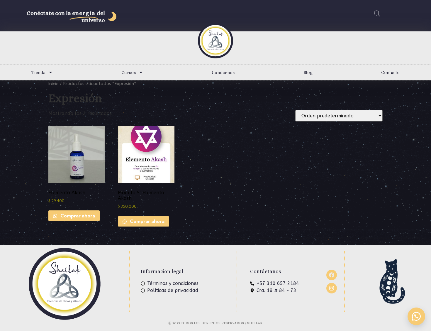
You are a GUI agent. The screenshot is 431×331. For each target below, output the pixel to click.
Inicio (53, 83)
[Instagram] (331, 288)
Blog (308, 72)
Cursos (128, 72)
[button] (416, 316)
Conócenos (223, 72)
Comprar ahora (77, 216)
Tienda (38, 72)
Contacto (390, 72)
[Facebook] (331, 275)
